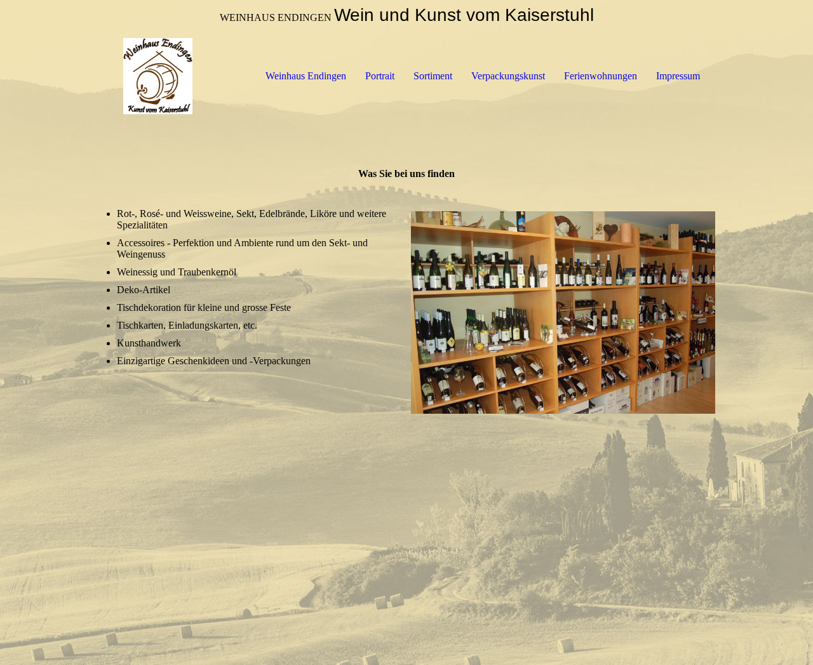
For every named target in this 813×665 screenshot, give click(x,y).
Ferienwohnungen (600, 75)
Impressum (678, 75)
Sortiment (432, 75)
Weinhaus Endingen (305, 75)
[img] (157, 76)
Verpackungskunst (508, 75)
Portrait (379, 75)
